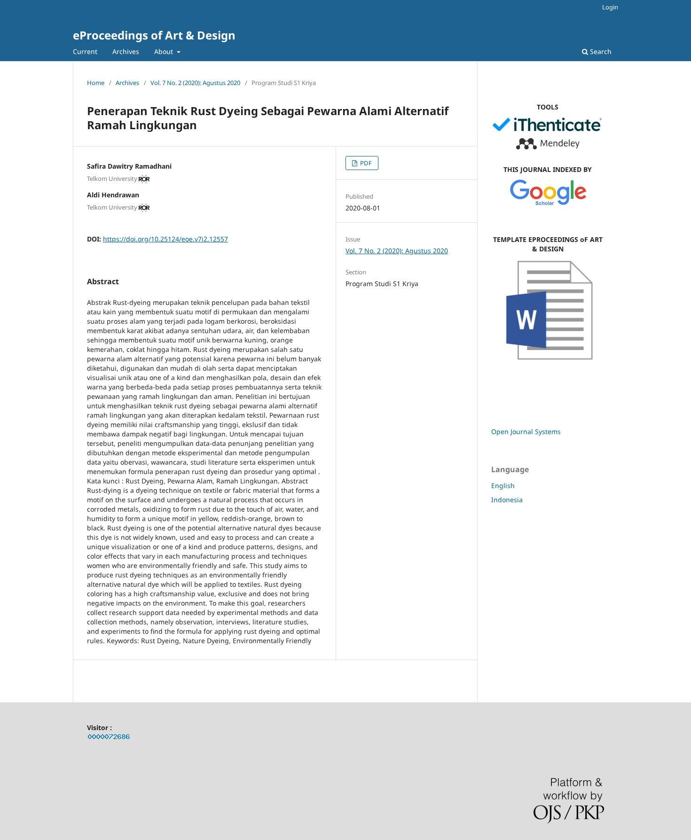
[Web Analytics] (109, 738)
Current (85, 51)
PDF (365, 163)
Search (600, 51)
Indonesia (507, 499)
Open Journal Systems (526, 431)
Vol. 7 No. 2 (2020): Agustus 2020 (195, 82)
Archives (125, 51)
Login (610, 7)
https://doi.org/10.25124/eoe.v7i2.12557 (165, 238)
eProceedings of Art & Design (154, 35)
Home (95, 82)
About (164, 51)
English (503, 485)
